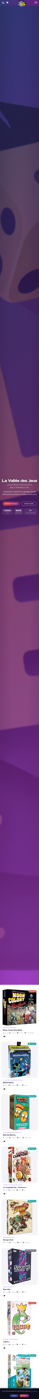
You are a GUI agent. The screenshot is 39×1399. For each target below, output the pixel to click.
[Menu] (36, 2)
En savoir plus (34, 1391)
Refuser (14, 1395)
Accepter (24, 1395)
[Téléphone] (3, 3)
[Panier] (7, 3)
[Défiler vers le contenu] (20, 982)
